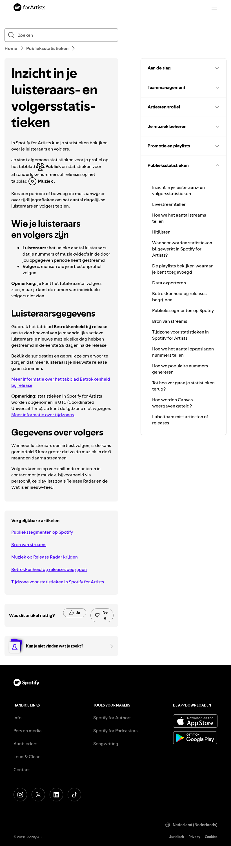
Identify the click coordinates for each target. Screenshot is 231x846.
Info (17, 717)
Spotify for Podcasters (115, 730)
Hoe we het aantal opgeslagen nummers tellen (183, 352)
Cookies (211, 836)
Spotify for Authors (112, 717)
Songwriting (105, 743)
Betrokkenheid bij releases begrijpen (49, 569)
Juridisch (176, 836)
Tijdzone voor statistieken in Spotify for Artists (57, 582)
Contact (22, 769)
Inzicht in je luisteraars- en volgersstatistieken (178, 190)
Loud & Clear (27, 756)
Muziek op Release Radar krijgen (44, 557)
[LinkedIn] (56, 794)
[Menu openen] (214, 8)
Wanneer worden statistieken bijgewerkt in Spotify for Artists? (182, 248)
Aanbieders (25, 743)
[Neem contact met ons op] (110, 646)
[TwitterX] (38, 794)
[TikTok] (74, 794)
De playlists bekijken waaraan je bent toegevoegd (183, 269)
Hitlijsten (161, 232)
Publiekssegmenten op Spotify (42, 532)
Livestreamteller (169, 204)
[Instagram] (20, 794)
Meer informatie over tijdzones (42, 414)
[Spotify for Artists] (30, 8)
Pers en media (28, 730)
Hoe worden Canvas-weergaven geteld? (173, 402)
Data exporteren (169, 283)
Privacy (194, 836)
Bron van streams (28, 544)
